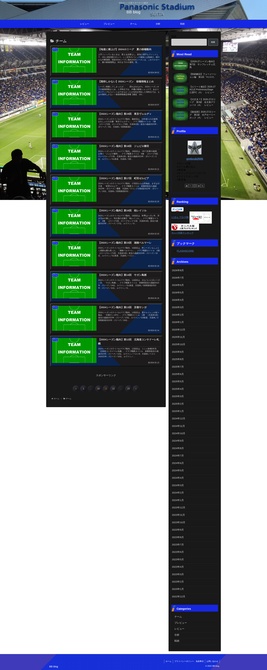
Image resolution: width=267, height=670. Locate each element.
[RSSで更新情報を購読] (202, 186)
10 (98, 388)
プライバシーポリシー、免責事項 (189, 661)
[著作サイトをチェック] (187, 186)
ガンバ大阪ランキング (182, 232)
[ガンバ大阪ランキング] (185, 226)
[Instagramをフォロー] (194, 186)
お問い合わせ (212, 661)
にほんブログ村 (180, 217)
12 (113, 388)
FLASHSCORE (185, 251)
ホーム (168, 661)
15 (128, 388)
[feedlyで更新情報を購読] (199, 186)
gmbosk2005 (194, 158)
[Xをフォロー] (190, 186)
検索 (173, 36)
